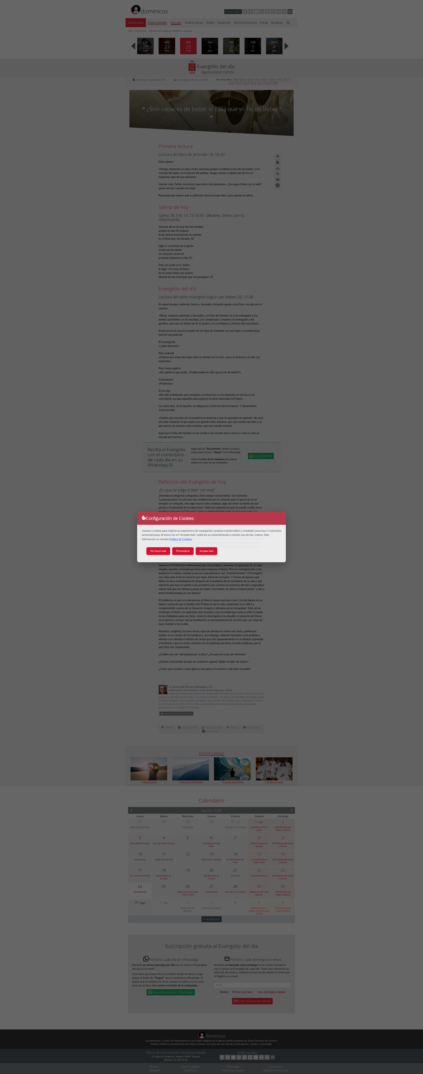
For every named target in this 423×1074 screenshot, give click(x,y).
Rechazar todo (158, 551)
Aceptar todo (206, 551)
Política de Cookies (180, 539)
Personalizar (183, 551)
